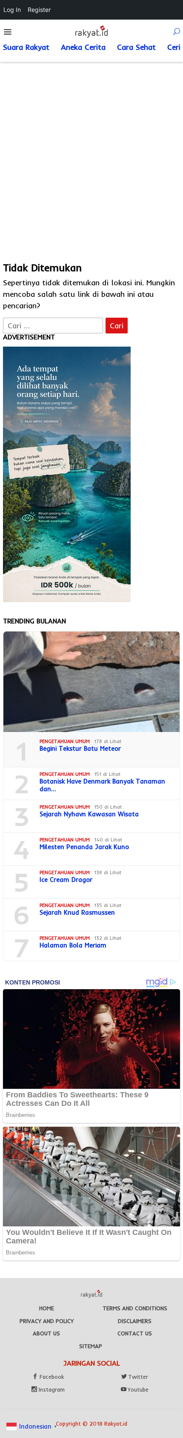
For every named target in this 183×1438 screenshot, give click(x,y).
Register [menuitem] (39, 9)
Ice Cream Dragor (66, 880)
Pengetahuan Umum (65, 741)
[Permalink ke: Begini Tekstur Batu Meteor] (91, 681)
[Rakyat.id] (91, 31)
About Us (46, 1333)
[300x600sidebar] (67, 474)
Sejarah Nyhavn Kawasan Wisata (89, 814)
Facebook (52, 1376)
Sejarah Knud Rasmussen (77, 912)
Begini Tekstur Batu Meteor (80, 748)
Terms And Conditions (135, 1308)
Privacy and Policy (47, 1320)
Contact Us (134, 1333)
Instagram (52, 1389)
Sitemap (90, 1346)
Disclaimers (135, 1320)
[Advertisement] (91, 157)
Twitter (138, 1376)
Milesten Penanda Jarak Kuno (84, 847)
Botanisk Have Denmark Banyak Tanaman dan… (102, 785)
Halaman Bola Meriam (73, 945)
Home (46, 1308)
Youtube (138, 1389)
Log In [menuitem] (12, 9)
